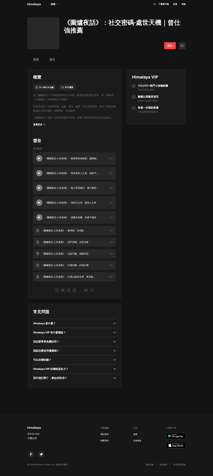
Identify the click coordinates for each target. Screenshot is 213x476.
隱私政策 (150, 464)
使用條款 (164, 464)
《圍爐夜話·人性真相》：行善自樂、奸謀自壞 (65, 265)
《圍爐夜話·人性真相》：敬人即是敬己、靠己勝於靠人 (72, 187)
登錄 (184, 4)
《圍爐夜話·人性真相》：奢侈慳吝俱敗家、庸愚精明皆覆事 (72, 158)
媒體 (135, 434)
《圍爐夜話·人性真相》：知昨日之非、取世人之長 (70, 202)
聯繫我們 (105, 440)
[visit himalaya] (34, 4)
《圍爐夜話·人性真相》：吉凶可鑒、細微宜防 (65, 253)
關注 (170, 45)
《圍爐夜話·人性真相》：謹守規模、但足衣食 (65, 242)
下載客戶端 (164, 4)
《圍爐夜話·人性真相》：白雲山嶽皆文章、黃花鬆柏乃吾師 (69, 276)
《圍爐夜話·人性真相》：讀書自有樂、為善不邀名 (70, 217)
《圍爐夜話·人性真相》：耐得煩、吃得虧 (63, 230)
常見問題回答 (179, 464)
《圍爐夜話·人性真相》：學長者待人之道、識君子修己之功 (72, 173)
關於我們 (105, 434)
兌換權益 (137, 440)
